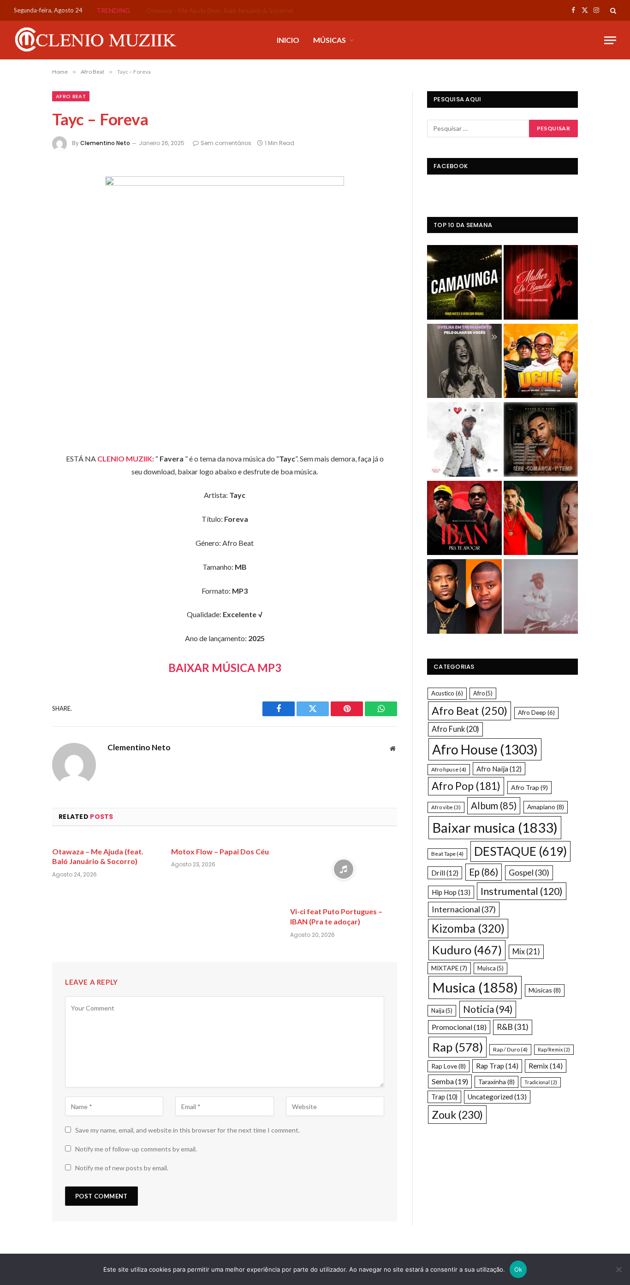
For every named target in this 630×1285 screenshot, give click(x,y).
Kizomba (468, 928)
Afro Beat (71, 96)
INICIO (288, 39)
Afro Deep (536, 712)
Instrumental (522, 891)
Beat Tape (447, 853)
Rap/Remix (554, 1049)
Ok (518, 1269)
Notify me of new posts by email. (121, 1168)
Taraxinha (496, 1082)
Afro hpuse (448, 769)
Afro (483, 693)
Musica (475, 987)
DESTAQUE (520, 851)
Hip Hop (451, 892)
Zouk (457, 1114)
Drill (444, 873)
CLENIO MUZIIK (124, 458)
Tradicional (540, 1082)
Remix (546, 1066)
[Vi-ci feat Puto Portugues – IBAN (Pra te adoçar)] (343, 869)
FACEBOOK (451, 166)
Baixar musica (495, 827)
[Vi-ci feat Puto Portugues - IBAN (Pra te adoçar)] (464, 519)
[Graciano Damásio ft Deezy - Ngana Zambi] (464, 597)
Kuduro (467, 950)
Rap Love (448, 1066)
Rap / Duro (510, 1049)
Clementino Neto (105, 143)
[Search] (612, 10)
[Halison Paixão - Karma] (464, 440)
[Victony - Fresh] (541, 597)
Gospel (529, 872)
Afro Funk (455, 728)
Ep (483, 871)
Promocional (459, 1026)
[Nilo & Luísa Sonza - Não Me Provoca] (541, 519)
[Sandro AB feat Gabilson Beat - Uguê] (541, 362)
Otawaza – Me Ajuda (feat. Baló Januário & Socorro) (97, 856)
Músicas (545, 990)
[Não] (618, 1269)
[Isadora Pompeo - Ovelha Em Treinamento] (464, 362)
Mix (526, 951)
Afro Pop (466, 786)
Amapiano (545, 807)
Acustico (447, 693)
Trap (444, 1097)
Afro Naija (499, 769)
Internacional (464, 909)
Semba (450, 1081)
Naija (441, 1010)
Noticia (487, 1009)
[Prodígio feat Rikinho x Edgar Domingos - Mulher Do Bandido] (541, 283)
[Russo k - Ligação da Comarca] (541, 440)
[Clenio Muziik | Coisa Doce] (99, 40)
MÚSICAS (329, 39)
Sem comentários (226, 143)
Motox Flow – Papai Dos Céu (187, 10)
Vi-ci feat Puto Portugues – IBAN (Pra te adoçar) (336, 916)
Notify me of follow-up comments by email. (136, 1149)
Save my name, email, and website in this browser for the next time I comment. (187, 1130)
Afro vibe (446, 807)
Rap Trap (497, 1066)
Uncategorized (497, 1096)
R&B (513, 1027)
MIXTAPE (449, 968)
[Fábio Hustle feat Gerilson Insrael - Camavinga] (464, 283)
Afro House (485, 749)
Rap (457, 1047)
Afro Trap (529, 787)
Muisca (490, 968)
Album (494, 805)
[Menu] (610, 40)
